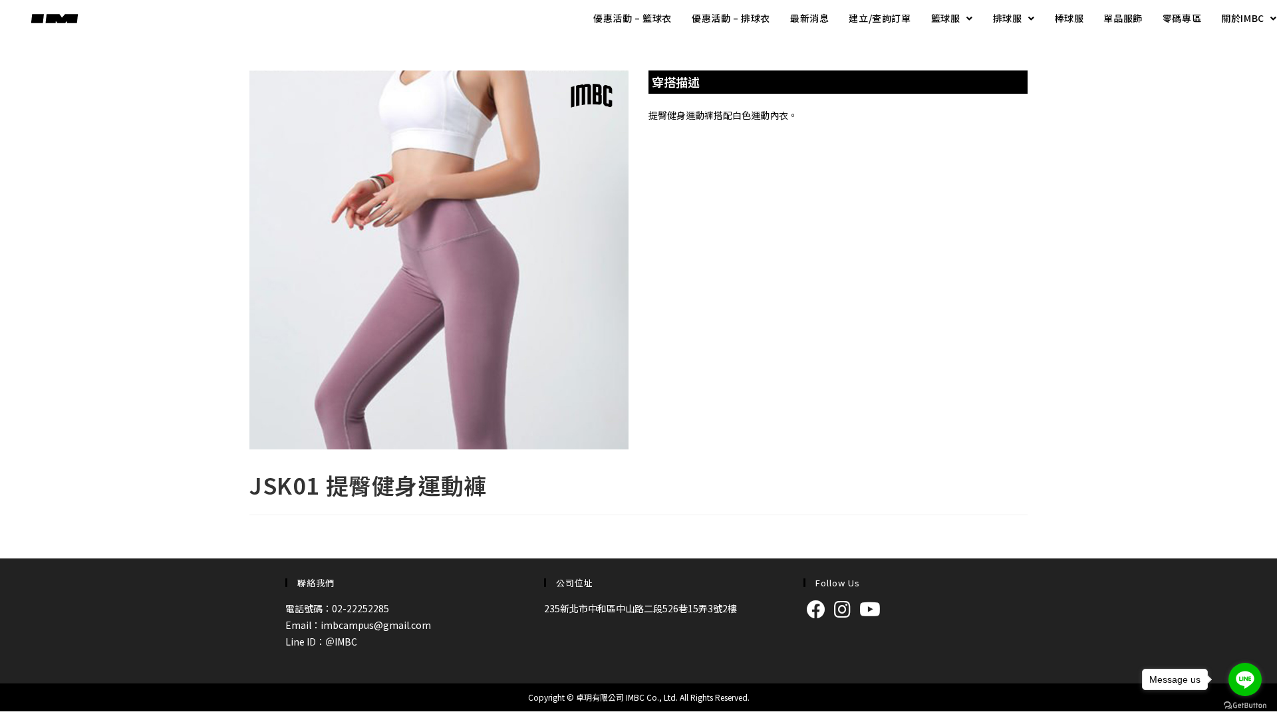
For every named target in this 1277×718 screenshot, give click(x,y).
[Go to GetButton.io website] (1245, 705)
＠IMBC (341, 641)
